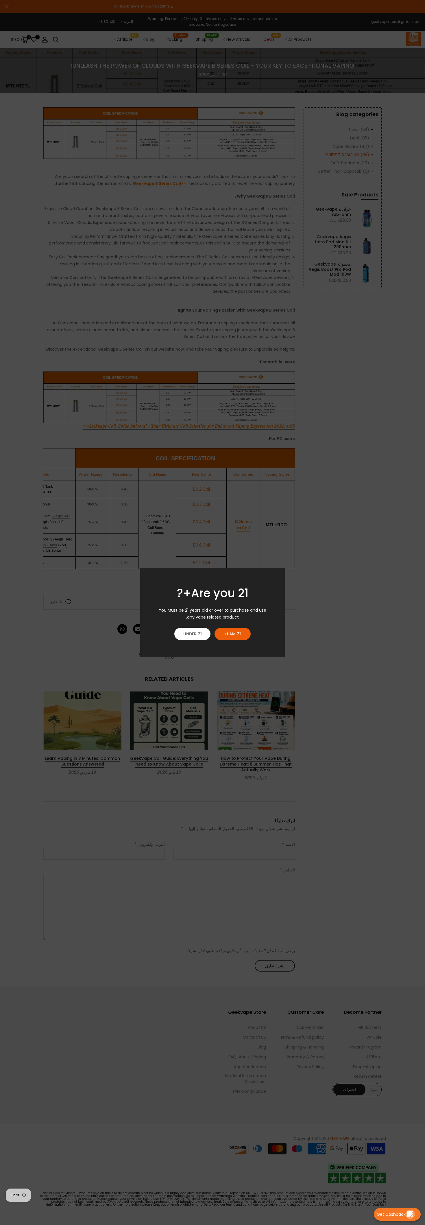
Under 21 (192, 634)
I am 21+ (232, 634)
